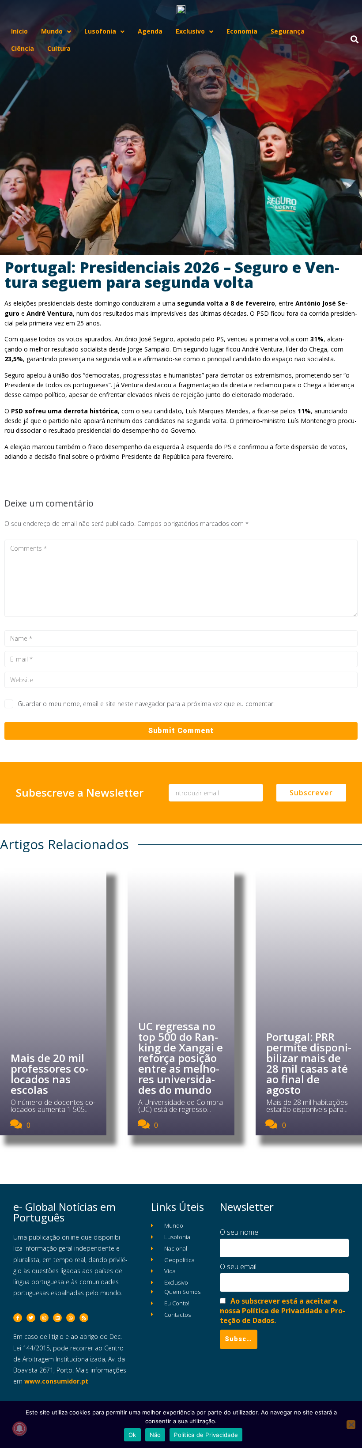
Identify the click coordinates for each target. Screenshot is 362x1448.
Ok (132, 1434)
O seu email (238, 1266)
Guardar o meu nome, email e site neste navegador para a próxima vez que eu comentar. (146, 703)
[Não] (351, 1424)
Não (155, 1434)
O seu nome (239, 1232)
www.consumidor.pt (56, 1381)
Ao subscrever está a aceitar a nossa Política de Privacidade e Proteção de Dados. (282, 1310)
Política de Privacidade (206, 1434)
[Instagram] (44, 1317)
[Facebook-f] (17, 1317)
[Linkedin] (57, 1317)
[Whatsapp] (70, 1317)
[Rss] (83, 1317)
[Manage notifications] (19, 1429)
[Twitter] (30, 1317)
